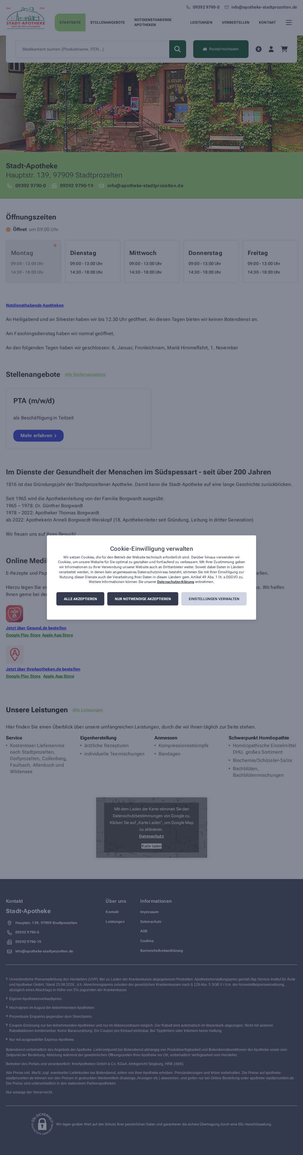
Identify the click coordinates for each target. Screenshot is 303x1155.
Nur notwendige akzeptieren (143, 599)
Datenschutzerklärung (175, 582)
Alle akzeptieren (80, 599)
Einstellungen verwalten (214, 599)
